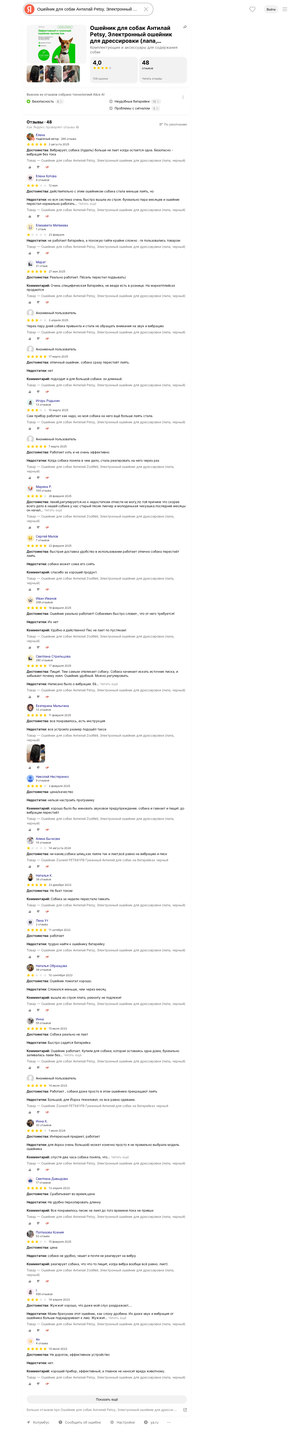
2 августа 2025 (59, 144)
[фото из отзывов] (36, 753)
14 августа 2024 (60, 848)
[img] (37, 144)
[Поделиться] (185, 27)
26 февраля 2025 (60, 496)
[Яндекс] (29, 9)
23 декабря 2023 (60, 885)
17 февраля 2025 (60, 665)
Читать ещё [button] (87, 204)
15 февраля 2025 (60, 1241)
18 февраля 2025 (60, 607)
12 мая (53, 185)
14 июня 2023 (58, 1348)
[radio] (30, 167)
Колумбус (41, 1422)
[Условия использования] (183, 97)
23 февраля (56, 234)
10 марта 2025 (58, 410)
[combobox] (87, 9)
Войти (271, 9)
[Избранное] (252, 9)
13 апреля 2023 (59, 1188)
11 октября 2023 (60, 930)
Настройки (126, 1422)
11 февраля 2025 (60, 715)
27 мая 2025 (57, 271)
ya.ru (154, 1422)
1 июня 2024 (57, 1130)
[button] (35, 73)
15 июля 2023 (58, 1028)
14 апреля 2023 (59, 1299)
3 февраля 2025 (59, 786)
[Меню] (284, 9)
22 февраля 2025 (60, 545)
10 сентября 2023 (61, 975)
